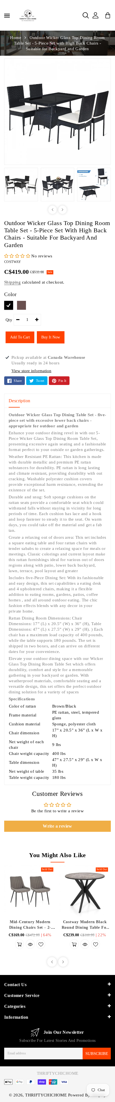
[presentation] (52, 210)
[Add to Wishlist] (40, 944)
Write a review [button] (57, 826)
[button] (17, 256)
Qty (9, 320)
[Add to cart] (19, 944)
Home (15, 37)
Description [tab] (19, 400)
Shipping (12, 282)
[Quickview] (30, 944)
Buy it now (50, 337)
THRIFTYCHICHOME (57, 1073)
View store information (31, 371)
